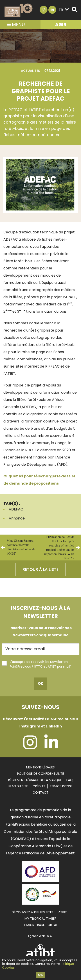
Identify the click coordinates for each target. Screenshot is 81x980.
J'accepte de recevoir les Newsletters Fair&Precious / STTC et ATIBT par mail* (41, 664)
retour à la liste (40, 569)
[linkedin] (51, 747)
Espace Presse (61, 786)
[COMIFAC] (40, 903)
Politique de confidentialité (40, 773)
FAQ (69, 780)
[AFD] (40, 882)
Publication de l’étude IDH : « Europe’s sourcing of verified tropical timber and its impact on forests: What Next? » (59, 547)
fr (61, 9)
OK (40, 975)
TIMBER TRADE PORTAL (40, 925)
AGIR (60, 24)
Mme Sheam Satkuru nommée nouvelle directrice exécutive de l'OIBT (21, 546)
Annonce (17, 518)
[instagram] (30, 747)
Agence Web (36, 936)
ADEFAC (16, 509)
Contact (40, 792)
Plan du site (18, 786)
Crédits (39, 786)
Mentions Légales (40, 767)
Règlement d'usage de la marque (35, 780)
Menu (18, 24)
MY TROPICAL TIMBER (40, 918)
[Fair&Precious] (18, 10)
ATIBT (62, 912)
